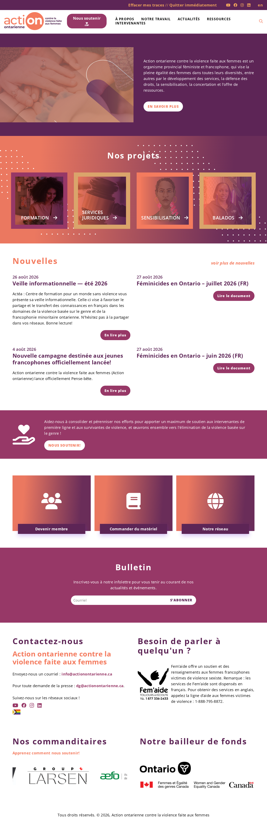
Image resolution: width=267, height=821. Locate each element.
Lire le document (233, 296)
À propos (124, 19)
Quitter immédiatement (193, 5)
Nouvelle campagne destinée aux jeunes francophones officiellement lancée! (68, 359)
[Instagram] (242, 5)
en (260, 5)
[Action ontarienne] (33, 21)
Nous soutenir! (64, 445)
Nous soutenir (87, 18)
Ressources (219, 19)
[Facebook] (235, 5)
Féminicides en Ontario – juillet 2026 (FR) (192, 283)
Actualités (189, 19)
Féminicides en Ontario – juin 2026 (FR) (190, 355)
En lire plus (115, 335)
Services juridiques (95, 215)
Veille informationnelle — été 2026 (60, 283)
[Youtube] (228, 5)
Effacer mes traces (146, 5)
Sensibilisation (160, 217)
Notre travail (156, 19)
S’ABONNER (181, 600)
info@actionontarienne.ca (87, 674)
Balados (223, 217)
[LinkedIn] (249, 5)
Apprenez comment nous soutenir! (46, 752)
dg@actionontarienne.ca (99, 685)
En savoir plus (163, 106)
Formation (35, 217)
